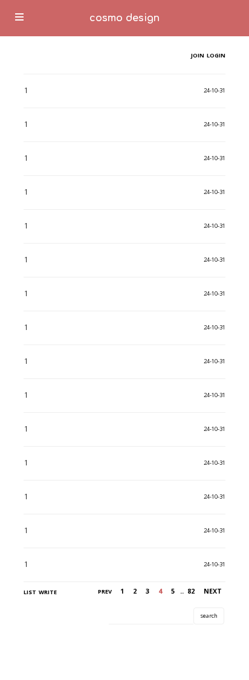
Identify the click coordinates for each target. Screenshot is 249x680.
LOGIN (215, 55)
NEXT (213, 591)
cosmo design (124, 18)
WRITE (48, 592)
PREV (105, 591)
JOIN (197, 55)
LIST (30, 592)
